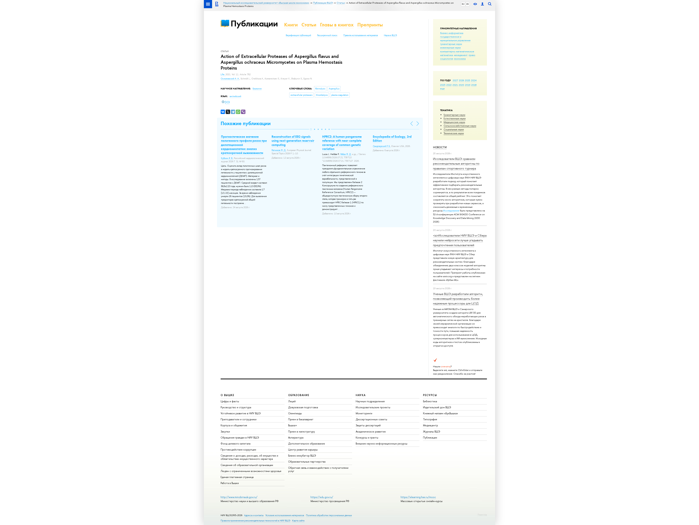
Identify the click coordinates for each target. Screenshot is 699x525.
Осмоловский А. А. (230, 78)
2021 (455, 84)
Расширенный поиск (327, 35)
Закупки (225, 431)
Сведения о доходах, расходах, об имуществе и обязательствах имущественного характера (249, 457)
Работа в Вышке (230, 483)
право (472, 55)
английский (235, 96)
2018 (474, 84)
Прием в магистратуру (301, 431)
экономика (460, 58)
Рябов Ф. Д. (345, 154)
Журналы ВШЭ (431, 431)
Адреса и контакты (254, 515)
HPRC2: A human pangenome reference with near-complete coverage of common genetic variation (342, 143)
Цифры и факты (230, 401)
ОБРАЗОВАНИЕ (298, 395)
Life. (223, 74)
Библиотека (430, 401)
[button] (311, 129)
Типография (430, 419)
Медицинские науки (454, 122)
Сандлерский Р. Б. (381, 146)
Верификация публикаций (298, 35)
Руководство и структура (236, 407)
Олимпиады (295, 413)
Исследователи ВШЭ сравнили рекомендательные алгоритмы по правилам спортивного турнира (456, 163)
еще (442, 88)
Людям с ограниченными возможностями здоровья (251, 471)
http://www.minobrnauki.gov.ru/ (239, 497)
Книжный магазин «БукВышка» (440, 413)
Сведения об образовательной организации (247, 465)
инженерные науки (450, 47)
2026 (461, 80)
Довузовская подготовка (303, 407)
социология (446, 58)
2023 (442, 84)
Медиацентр (430, 425)
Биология (257, 88)
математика (446, 55)
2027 (455, 80)
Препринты (370, 24)
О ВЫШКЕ (227, 395)
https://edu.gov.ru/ (322, 497)
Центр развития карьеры (303, 449)
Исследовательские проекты (373, 407)
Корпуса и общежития (234, 425)
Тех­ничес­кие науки (454, 133)
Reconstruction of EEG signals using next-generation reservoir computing (293, 141)
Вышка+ (292, 425)
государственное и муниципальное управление (455, 38)
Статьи (308, 24)
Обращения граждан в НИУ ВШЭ (240, 437)
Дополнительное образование (306, 443)
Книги (291, 24)
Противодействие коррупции (238, 449)
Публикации (254, 23)
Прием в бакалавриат (300, 419)
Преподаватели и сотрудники (238, 419)
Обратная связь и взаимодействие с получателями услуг (318, 469)
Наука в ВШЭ (390, 35)
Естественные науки (455, 118)
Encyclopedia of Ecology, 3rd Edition (392, 139)
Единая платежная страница (237, 477)
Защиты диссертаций (368, 425)
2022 (449, 84)
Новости (440, 147)
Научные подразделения (370, 401)
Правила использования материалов (360, 35)
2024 (474, 80)
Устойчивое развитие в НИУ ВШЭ (241, 413)
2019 (467, 84)
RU (463, 4)
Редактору (482, 514)
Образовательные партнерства (306, 461)
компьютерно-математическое (457, 51)
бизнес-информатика (451, 33)
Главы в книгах (337, 24)
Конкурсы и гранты (367, 437)
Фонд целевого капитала (235, 443)
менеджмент (461, 55)
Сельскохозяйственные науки (460, 125)
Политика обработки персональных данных (329, 515)
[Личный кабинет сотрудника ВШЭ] (482, 4)
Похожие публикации (246, 123)
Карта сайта (298, 520)
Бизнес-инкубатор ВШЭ (302, 455)
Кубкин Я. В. (227, 158)
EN (467, 4)
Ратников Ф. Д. (279, 150)
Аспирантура (295, 437)
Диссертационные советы (371, 419)
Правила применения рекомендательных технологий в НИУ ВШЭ (255, 520)
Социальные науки (454, 129)
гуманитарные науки (451, 44)
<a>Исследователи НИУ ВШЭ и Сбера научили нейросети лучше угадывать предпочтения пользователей (460, 240)
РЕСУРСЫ (430, 395)
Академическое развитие (371, 431)
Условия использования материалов (284, 515)
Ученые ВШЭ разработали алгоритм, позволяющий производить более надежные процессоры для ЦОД (458, 299)
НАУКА (361, 395)
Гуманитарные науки (454, 114)
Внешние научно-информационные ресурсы (381, 443)
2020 (461, 84)
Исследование (451, 210)
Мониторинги (364, 413)
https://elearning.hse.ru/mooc (418, 497)
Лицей (292, 401)
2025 (467, 80)
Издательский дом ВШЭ (437, 407)
